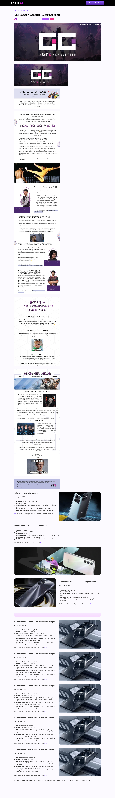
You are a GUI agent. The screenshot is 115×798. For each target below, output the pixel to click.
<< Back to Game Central (21, 10)
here (91, 604)
